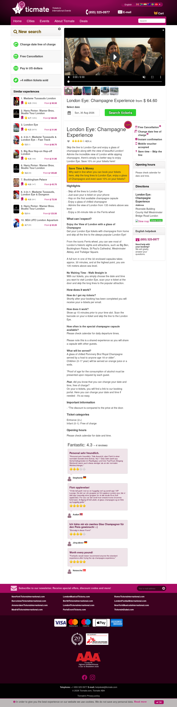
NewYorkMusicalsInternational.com (131, 605)
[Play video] (115, 57)
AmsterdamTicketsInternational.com (30, 605)
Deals (84, 21)
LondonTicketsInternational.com (78, 605)
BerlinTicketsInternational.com (78, 600)
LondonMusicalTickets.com (76, 596)
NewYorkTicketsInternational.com (28, 596)
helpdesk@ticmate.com (106, 687)
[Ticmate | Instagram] (92, 677)
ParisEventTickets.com (74, 609)
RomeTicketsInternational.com (129, 596)
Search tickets (120, 112)
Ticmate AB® (99, 690)
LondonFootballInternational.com (130, 600)
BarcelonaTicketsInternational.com (29, 600)
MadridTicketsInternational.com (27, 609)
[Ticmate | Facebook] (84, 677)
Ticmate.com (86, 690)
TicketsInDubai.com (124, 609)
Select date (73, 107)
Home (17, 21)
